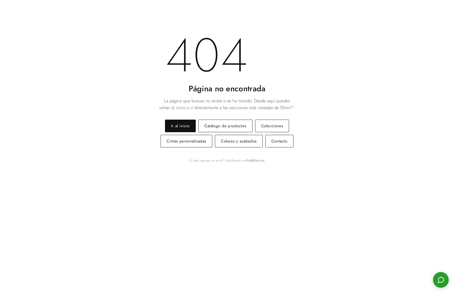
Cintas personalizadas (186, 141)
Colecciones (272, 126)
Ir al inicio (180, 126)
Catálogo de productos (225, 126)
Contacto (279, 141)
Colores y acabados (239, 141)
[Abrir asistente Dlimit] (441, 280)
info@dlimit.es (254, 160)
